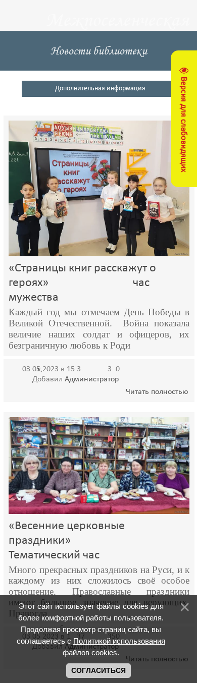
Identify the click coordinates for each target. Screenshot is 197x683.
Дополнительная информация (100, 88)
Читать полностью (157, 392)
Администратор (92, 379)
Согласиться (98, 670)
